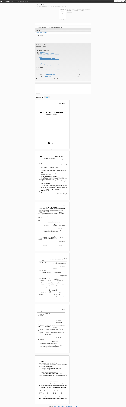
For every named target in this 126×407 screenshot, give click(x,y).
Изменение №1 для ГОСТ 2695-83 (41, 32)
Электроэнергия (42, 52)
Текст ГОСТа (47, 97)
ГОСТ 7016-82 (38, 91)
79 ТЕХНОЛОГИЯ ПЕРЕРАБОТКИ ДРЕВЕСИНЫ (47, 53)
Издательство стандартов (49, 72)
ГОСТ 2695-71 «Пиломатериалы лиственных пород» (47, 23)
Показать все (38, 93)
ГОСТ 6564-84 (38, 86)
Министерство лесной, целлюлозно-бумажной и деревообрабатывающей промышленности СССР (61, 70)
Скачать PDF (70, 12)
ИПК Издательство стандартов (50, 74)
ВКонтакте (58, 406)
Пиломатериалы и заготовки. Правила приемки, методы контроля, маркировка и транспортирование (57, 86)
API (73, 406)
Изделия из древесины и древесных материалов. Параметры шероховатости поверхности (55, 91)
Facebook (55, 406)
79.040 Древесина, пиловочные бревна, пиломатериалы (49, 54)
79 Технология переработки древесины (47, 65)
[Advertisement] (46, 15)
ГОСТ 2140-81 (38, 84)
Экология (40, 57)
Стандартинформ (48, 76)
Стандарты (41, 63)
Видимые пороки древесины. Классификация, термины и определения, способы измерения (56, 84)
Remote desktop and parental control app (66, 406)
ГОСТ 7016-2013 (77, 91)
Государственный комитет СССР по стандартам (52, 69)
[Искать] (125, 1)
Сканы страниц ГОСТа (39, 97)
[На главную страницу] (1, 1)
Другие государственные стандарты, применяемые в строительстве (51, 64)
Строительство (41, 62)
